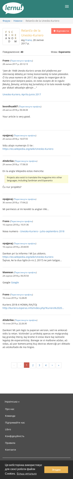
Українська (11, 401)
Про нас (9, 409)
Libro (8, 429)
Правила (10, 442)
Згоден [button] (56, 469)
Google (15, 282)
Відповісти (62, 30)
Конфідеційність (14, 436)
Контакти (10, 449)
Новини (17, 20)
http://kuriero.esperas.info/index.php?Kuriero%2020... (33, 308)
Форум (6, 20)
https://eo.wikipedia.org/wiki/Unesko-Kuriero (28, 148)
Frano (28, 40)
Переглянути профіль (21, 60)
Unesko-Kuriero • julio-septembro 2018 (42, 231)
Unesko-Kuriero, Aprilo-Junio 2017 (22, 94)
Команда (10, 415)
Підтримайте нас (15, 422)
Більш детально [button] (27, 473)
